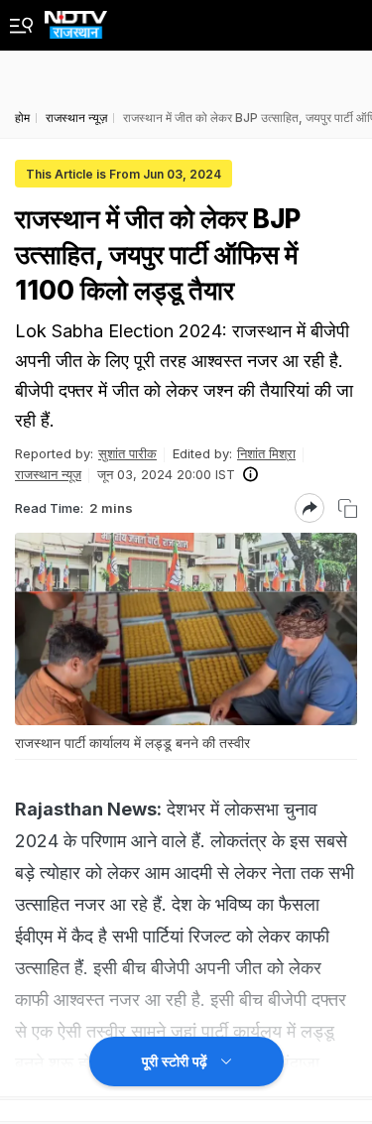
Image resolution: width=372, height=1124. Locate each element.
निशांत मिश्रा (266, 453)
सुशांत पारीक (127, 453)
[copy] (347, 508)
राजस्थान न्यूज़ (48, 474)
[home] (76, 19)
